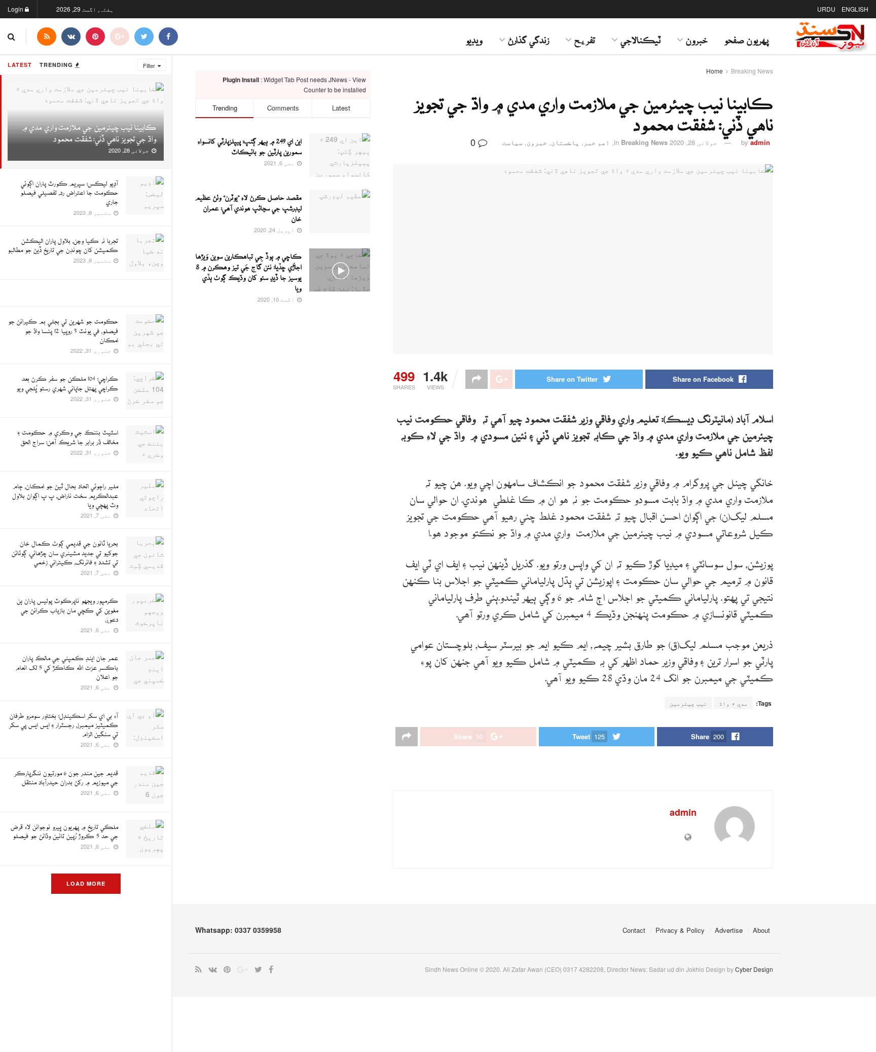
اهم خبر (596, 142)
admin (760, 142)
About (761, 930)
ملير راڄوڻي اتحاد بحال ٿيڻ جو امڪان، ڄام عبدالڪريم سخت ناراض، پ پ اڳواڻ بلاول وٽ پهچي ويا (65, 492)
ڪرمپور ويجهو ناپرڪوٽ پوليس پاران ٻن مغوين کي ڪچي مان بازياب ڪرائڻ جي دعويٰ (67, 607)
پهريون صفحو (746, 36)
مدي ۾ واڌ (733, 703)
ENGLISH (855, 9)
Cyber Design (754, 969)
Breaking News (752, 70)
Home (714, 70)
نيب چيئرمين (688, 703)
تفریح (584, 36)
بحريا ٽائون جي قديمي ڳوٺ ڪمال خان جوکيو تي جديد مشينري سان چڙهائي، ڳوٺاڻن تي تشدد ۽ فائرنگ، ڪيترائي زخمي (65, 549)
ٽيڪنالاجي (640, 36)
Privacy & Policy (680, 930)
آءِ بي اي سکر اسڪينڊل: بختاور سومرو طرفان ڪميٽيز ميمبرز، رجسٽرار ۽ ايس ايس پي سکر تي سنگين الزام (63, 722)
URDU (826, 9)
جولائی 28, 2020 (693, 142)
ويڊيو (474, 36)
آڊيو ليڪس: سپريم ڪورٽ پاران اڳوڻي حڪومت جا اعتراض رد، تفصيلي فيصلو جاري (69, 189)
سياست (512, 142)
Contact (634, 930)
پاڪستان (565, 142)
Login (16, 9)
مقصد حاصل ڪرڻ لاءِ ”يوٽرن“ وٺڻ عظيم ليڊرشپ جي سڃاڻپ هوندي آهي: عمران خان (248, 205)
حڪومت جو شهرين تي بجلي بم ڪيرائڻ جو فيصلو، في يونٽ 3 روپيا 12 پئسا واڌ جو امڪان (63, 327)
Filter (149, 65)
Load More (85, 883)
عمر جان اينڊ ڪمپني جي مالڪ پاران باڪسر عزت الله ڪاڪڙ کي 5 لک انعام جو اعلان (66, 664)
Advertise (729, 930)
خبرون (697, 36)
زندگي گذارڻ (528, 36)
